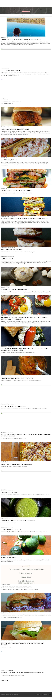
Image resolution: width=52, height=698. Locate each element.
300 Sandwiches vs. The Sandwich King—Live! (16, 587)
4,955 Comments (9, 489)
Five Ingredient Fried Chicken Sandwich (15, 129)
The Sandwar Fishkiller (9, 492)
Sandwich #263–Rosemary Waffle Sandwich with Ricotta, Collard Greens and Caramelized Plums (24, 349)
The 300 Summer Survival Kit (11, 101)
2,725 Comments (11, 375)
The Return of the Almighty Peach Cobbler (16, 464)
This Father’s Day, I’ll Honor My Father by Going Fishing (20, 39)
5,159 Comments (12, 216)
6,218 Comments (10, 461)
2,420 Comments (9, 584)
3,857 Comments (11, 404)
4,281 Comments (10, 640)
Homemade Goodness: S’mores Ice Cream (15, 289)
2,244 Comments (12, 247)
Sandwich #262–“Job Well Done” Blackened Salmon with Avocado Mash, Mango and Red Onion (26, 435)
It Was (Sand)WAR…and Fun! (11, 529)
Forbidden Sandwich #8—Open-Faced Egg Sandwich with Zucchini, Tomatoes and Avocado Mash (24, 318)
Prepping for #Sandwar (9, 557)
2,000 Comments (11, 256)
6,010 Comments (10, 612)
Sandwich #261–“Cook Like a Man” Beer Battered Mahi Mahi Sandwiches (26, 615)
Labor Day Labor (7, 258)
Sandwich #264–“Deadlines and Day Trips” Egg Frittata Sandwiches (24, 219)
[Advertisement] (26, 3)
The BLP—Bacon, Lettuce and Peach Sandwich (17, 191)
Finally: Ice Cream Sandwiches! (12, 249)
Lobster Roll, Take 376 (9, 160)
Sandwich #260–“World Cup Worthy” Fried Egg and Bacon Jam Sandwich (22, 644)
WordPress (41, 694)
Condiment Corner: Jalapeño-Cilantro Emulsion (18, 520)
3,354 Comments (11, 315)
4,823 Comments (10, 670)
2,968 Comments (9, 555)
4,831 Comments (11, 346)
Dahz (50, 694)
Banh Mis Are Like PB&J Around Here (13, 406)
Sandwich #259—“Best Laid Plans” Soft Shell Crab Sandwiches (22, 673)
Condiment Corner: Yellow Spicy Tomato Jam (17, 378)
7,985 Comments (9, 527)
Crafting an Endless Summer (11, 70)
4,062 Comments (10, 432)
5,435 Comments (11, 287)
